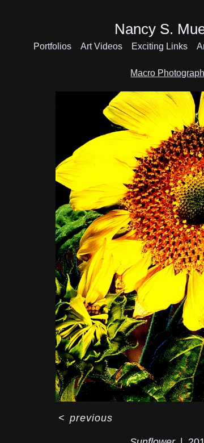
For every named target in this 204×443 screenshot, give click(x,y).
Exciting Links (159, 46)
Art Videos (101, 46)
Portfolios (52, 46)
